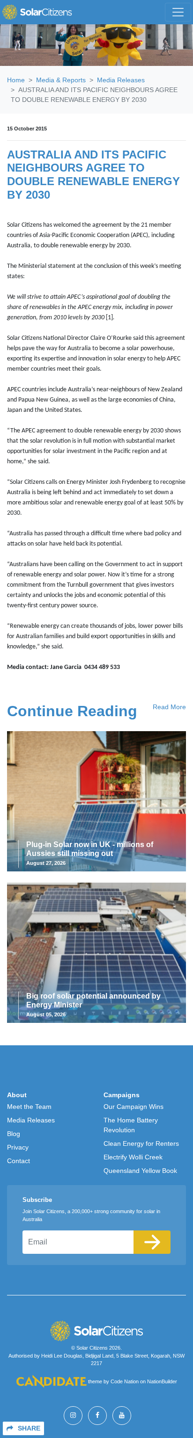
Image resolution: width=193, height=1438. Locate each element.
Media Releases (121, 80)
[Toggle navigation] (178, 12)
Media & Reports (61, 80)
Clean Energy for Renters (141, 1143)
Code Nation (125, 1382)
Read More (169, 707)
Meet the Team (29, 1106)
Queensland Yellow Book (140, 1170)
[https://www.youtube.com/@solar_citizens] (121, 1415)
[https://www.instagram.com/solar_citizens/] (73, 1415)
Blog (13, 1133)
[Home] (37, 12)
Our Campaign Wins (133, 1106)
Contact (18, 1161)
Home (16, 80)
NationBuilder (162, 1382)
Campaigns (122, 1095)
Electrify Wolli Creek (133, 1157)
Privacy (18, 1147)
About (17, 1095)
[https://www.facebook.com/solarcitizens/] (97, 1415)
